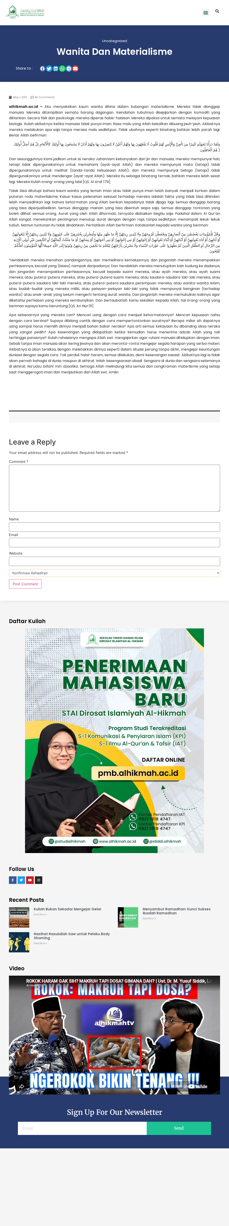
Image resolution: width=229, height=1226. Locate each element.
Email (13, 534)
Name (14, 519)
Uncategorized (114, 40)
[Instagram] (38, 880)
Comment (18, 461)
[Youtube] (30, 880)
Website (15, 553)
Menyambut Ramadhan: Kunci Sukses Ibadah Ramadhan (177, 911)
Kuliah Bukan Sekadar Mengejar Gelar (67, 909)
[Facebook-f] (13, 880)
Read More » (40, 914)
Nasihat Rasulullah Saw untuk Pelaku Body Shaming (72, 936)
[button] (206, 12)
